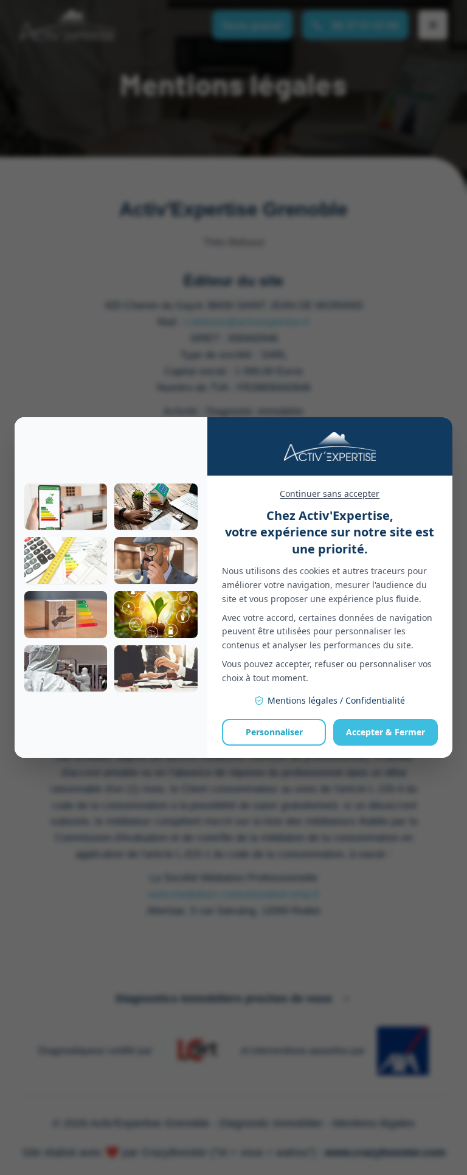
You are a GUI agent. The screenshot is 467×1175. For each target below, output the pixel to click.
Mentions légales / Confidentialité (336, 700)
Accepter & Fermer (385, 732)
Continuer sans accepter (329, 493)
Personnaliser (274, 732)
